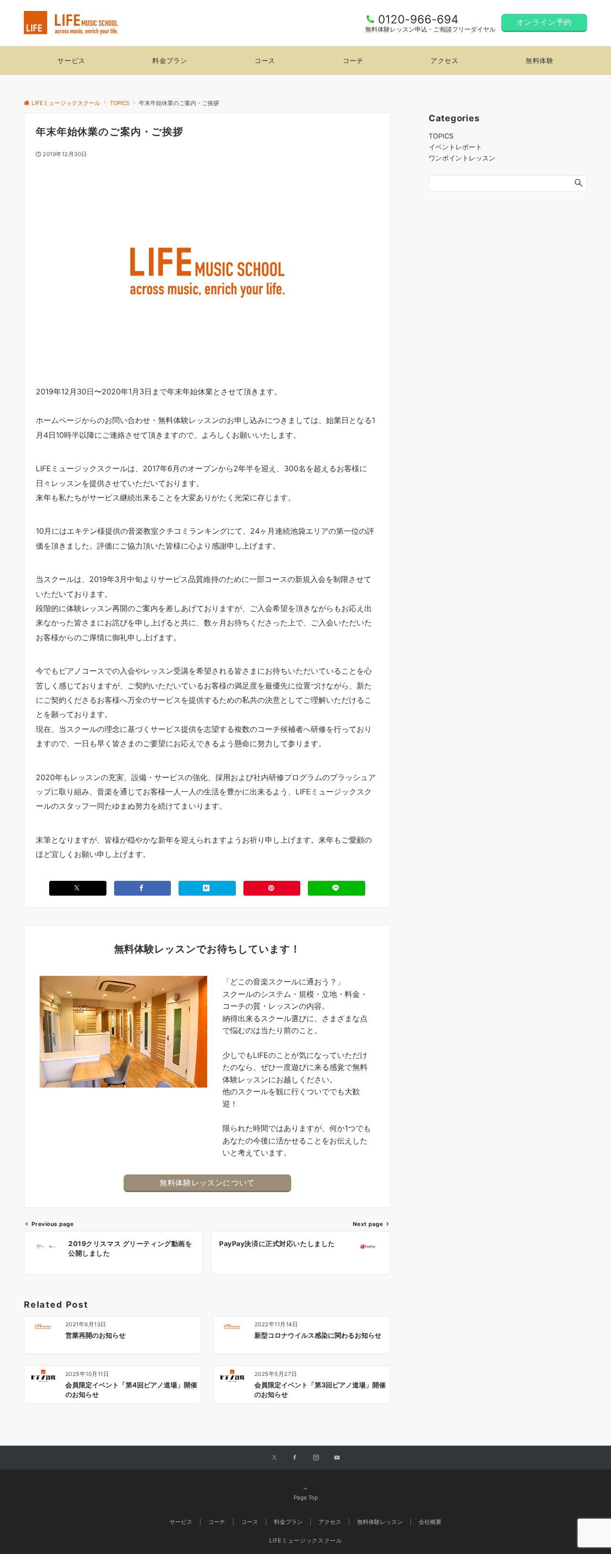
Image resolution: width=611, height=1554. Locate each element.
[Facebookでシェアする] (142, 888)
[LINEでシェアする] (336, 888)
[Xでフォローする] (274, 1458)
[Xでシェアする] (77, 888)
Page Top (306, 1497)
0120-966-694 (418, 19)
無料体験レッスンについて (207, 1182)
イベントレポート (455, 147)
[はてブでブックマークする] (207, 888)
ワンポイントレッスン (462, 158)
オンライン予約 (544, 22)
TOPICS (441, 136)
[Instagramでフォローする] (316, 1458)
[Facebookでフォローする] (295, 1458)
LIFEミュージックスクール (305, 1540)
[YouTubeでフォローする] (337, 1458)
